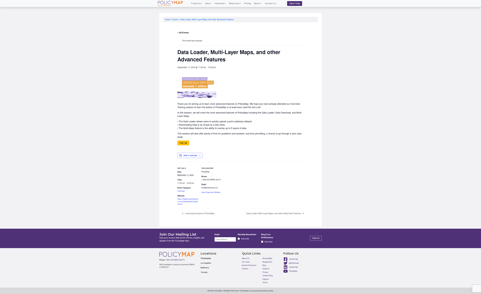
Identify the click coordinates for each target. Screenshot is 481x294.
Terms (265, 282)
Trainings (181, 191)
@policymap (294, 263)
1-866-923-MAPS (172, 260)
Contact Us (270, 3)
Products (196, 3)
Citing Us (265, 269)
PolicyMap (293, 271)
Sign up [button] (183, 143)
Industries (219, 3)
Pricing (247, 3)
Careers (245, 269)
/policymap (293, 259)
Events (175, 19)
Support (265, 279)
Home (167, 19)
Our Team (246, 262)
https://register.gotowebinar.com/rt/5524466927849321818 (187, 201)
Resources (234, 3)
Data (207, 3)
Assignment (267, 262)
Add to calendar (190, 155)
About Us (245, 258)
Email (216, 234)
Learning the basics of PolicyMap (199, 213)
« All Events (183, 32)
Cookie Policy (267, 276)
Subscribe (244, 239)
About (257, 3)
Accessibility (267, 258)
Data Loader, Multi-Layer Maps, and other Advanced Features (207, 19)
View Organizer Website (210, 192)
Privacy (265, 272)
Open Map (294, 3)
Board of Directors (249, 265)
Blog (264, 265)
